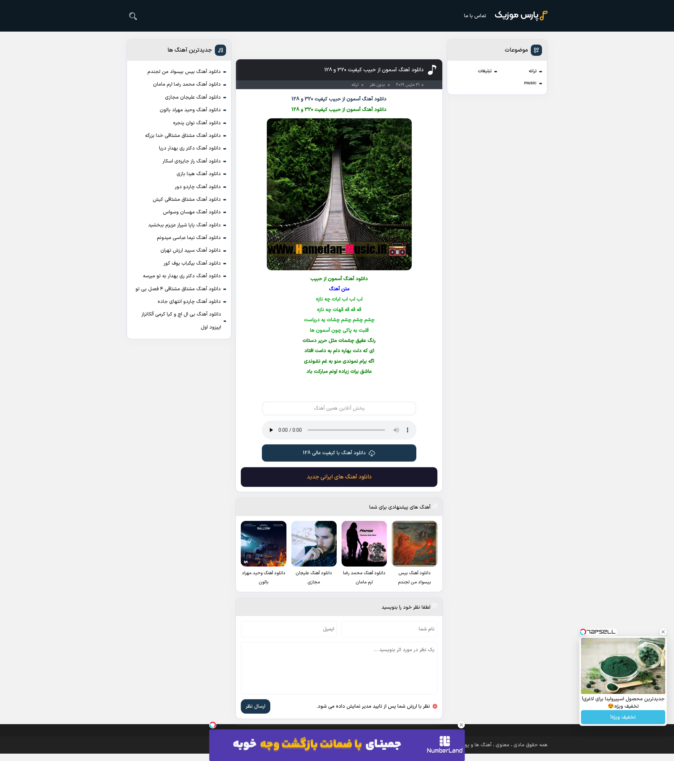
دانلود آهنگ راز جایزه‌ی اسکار (192, 161)
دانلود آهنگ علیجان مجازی (193, 97)
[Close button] (663, 631)
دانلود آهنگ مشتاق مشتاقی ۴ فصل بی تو (178, 289)
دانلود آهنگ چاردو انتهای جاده (189, 301)
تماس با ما (475, 16)
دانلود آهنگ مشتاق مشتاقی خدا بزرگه (183, 135)
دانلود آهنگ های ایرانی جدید (339, 477)
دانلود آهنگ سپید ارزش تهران (190, 250)
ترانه (533, 71)
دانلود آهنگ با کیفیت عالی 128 (334, 453)
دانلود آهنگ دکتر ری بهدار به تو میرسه (182, 276)
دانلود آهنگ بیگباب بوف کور (192, 263)
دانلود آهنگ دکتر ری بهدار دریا (190, 148)
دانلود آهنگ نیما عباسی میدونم (189, 237)
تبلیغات (485, 71)
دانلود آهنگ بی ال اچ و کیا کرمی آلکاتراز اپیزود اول (181, 321)
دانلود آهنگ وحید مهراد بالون (190, 110)
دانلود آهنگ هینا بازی (199, 174)
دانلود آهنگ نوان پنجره (197, 123)
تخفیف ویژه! (623, 717)
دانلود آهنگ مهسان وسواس (192, 212)
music (530, 83)
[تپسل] (212, 724)
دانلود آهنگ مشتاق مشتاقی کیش (187, 199)
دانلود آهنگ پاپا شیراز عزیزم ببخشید (184, 225)
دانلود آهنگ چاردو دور (198, 187)
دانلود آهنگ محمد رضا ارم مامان (187, 84)
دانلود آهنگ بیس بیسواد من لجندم (184, 71)
